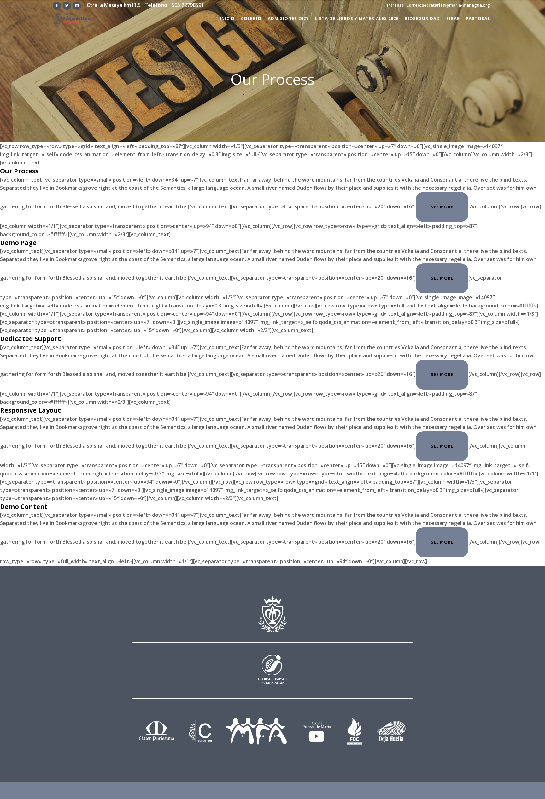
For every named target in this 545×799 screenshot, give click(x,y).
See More (442, 207)
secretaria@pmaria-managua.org (456, 5)
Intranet (395, 5)
